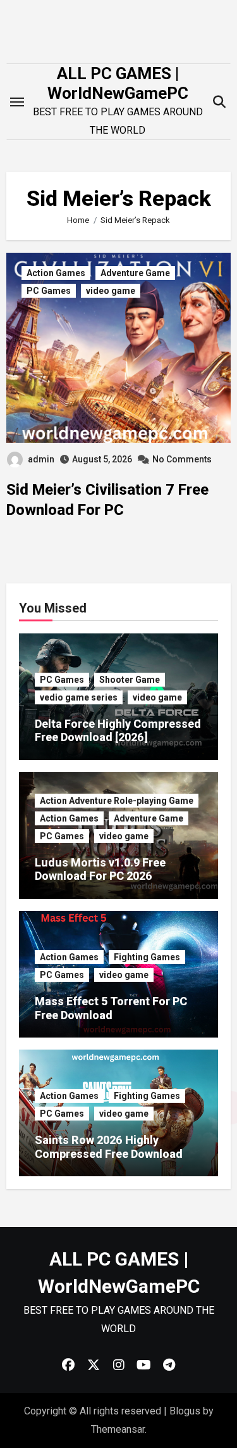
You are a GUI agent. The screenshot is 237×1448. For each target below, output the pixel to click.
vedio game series (79, 697)
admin (41, 459)
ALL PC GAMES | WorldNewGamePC (117, 83)
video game (110, 291)
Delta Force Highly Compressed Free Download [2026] (118, 730)
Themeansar (118, 1429)
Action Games (56, 273)
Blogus (184, 1411)
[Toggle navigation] (17, 102)
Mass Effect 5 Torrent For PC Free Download (111, 1008)
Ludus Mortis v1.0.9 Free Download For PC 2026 (100, 869)
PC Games (49, 291)
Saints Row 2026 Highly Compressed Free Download (109, 1146)
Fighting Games (147, 957)
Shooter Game (129, 680)
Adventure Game (135, 273)
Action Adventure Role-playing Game (116, 801)
